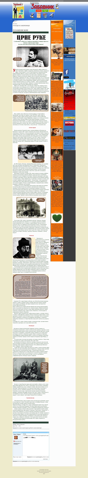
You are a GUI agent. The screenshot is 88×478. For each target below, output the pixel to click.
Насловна (15, 23)
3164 (16, 426)
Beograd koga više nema (70, 104)
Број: (13, 19)
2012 (20, 426)
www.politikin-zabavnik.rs (44, 469)
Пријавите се (16, 428)
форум (74, 115)
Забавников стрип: (55, 236)
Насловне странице (69, 112)
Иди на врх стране (17, 457)
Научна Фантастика (69, 113)
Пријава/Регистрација (45, 1)
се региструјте (25, 428)
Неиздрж (67, 110)
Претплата (61, 1)
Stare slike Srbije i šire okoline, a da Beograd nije (69, 107)
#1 (48, 432)
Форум (51, 1)
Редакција (56, 1)
